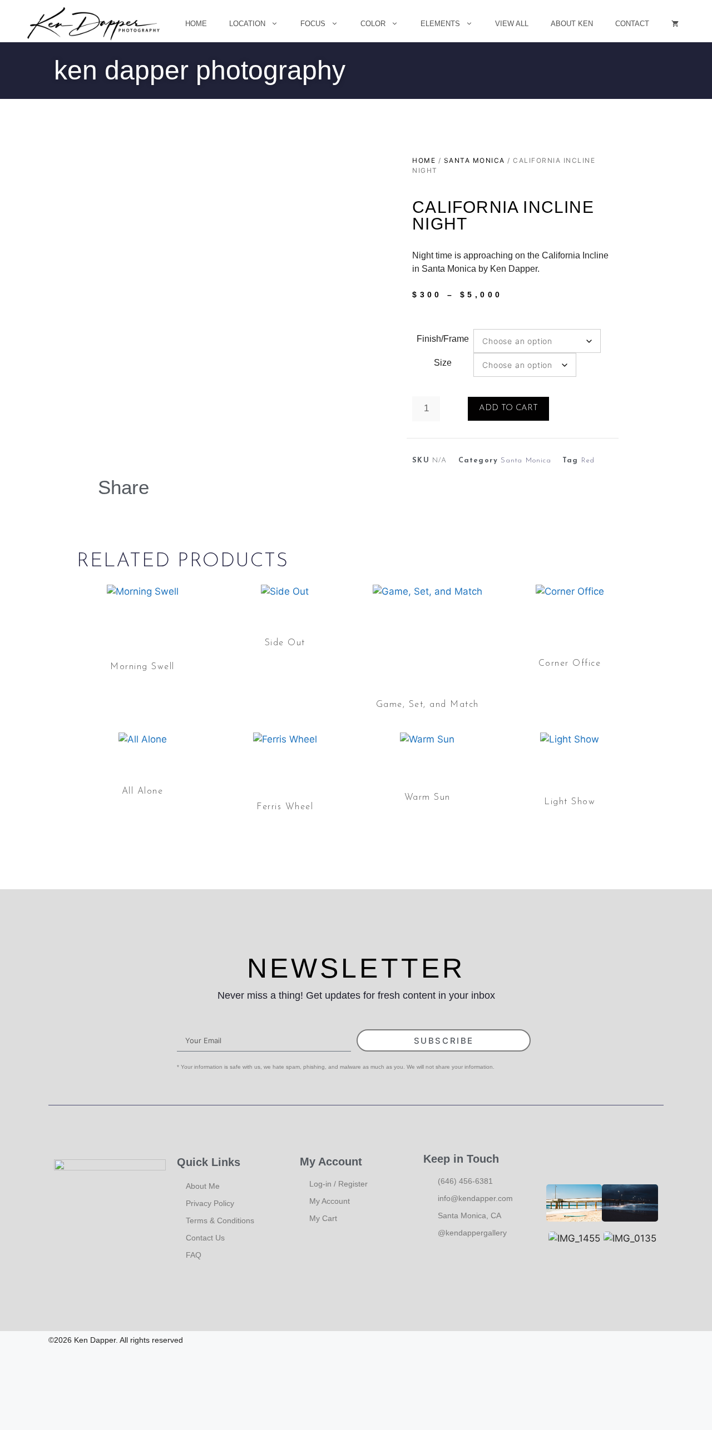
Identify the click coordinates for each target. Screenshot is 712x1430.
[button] (187, 485)
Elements (440, 23)
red (588, 460)
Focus (312, 23)
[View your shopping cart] (675, 24)
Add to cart (508, 408)
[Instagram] (655, 1340)
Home (196, 23)
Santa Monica (474, 160)
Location (247, 23)
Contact (632, 23)
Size (443, 362)
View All (511, 23)
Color (372, 23)
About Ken (572, 23)
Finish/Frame (443, 338)
